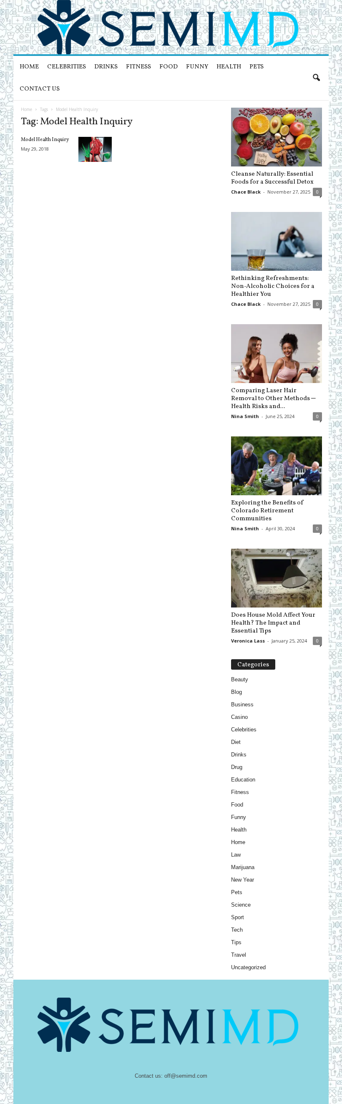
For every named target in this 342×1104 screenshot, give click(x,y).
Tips (236, 942)
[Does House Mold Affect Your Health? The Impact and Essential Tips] (276, 578)
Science (241, 905)
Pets (256, 67)
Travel (238, 955)
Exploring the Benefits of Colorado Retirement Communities (267, 511)
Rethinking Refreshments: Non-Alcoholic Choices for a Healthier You (272, 286)
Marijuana (242, 867)
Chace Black (246, 192)
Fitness (138, 67)
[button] (316, 78)
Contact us (40, 89)
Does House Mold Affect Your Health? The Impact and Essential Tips (273, 623)
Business (242, 704)
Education (243, 779)
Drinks (106, 67)
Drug (236, 767)
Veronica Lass (248, 641)
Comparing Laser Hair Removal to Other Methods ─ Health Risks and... (273, 398)
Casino (239, 717)
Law (236, 855)
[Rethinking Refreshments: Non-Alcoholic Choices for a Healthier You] (276, 241)
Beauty (239, 679)
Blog (236, 692)
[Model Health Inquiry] (95, 149)
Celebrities (66, 67)
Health (228, 67)
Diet (236, 742)
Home (29, 67)
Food (168, 67)
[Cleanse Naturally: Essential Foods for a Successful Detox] (276, 137)
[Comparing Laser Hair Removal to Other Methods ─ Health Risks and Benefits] (276, 353)
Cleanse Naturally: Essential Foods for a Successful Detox (272, 178)
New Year (242, 880)
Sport (237, 917)
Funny (197, 67)
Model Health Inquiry (45, 139)
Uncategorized (248, 967)
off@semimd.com (185, 1076)
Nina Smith (245, 416)
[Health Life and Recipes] (171, 27)
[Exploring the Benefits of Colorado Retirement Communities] (276, 465)
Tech (237, 930)
